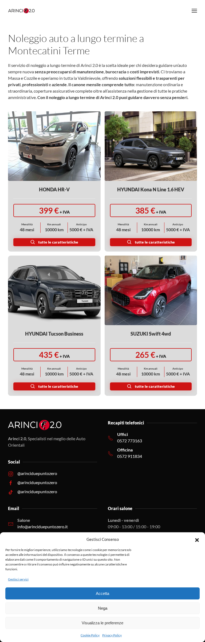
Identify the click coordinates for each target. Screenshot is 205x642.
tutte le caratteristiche (58, 242)
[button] (197, 539)
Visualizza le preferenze (102, 623)
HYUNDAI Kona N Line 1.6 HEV (150, 189)
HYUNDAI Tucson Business (54, 334)
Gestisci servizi (18, 579)
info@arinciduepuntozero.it (42, 526)
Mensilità (27, 224)
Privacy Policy (112, 635)
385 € (150, 210)
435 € (54, 354)
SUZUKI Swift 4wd (151, 334)
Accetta (102, 593)
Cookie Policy (90, 635)
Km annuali (54, 224)
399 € (54, 210)
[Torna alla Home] (21, 10)
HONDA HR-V (54, 189)
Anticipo (81, 224)
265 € (150, 354)
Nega (102, 608)
